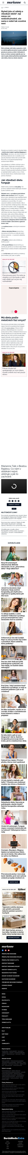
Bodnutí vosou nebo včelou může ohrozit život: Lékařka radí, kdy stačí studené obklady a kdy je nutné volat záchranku (13, 1096)
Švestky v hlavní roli (16, 1070)
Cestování (11, 1052)
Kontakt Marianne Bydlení (10, 966)
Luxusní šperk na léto (17, 1065)
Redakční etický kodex (9, 972)
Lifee (3, 1040)
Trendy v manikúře (5, 1060)
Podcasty (5, 1016)
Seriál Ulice (19, 1062)
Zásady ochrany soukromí (10, 976)
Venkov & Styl (6, 1022)
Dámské (20, 1143)
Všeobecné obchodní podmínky (12, 982)
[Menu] (3, 2)
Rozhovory (5, 1006)
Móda (3, 994)
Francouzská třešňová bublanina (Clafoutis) (11, 1072)
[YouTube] (9, 950)
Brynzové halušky (5, 1077)
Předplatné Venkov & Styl (10, 960)
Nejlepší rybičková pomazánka (8, 1076)
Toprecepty (6, 1043)
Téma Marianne (7, 1019)
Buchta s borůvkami (15, 1077)
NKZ (8, 1144)
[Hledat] (24, 2)
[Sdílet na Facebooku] (9, 501)
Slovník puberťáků (13, 1051)
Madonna (22, 152)
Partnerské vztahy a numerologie (9, 1062)
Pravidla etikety (5, 1051)
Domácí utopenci (19, 1076)
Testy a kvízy (20, 1051)
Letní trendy (17, 1054)
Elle (3, 1031)
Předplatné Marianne (9, 954)
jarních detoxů (10, 328)
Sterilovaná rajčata (18, 1073)
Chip (3, 1037)
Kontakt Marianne (8, 963)
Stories (4, 1009)
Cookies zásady (7, 985)
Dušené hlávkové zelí (6, 1070)
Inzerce (4, 988)
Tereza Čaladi (5, 27)
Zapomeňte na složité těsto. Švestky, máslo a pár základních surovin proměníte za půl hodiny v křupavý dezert (13, 1126)
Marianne (20, 1141)
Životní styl (6, 1000)
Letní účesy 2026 (8, 1065)
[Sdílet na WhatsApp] (18, 501)
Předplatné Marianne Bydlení (12, 957)
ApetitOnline (6, 1027)
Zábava (7, 7)
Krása (4, 997)
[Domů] (14, 2)
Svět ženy (5, 1034)
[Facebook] (3, 950)
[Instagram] (6, 950)
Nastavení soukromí (8, 979)
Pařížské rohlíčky (20, 1074)
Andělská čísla (5, 1052)
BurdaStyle (20, 1144)
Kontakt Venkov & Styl (9, 969)
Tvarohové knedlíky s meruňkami (9, 1074)
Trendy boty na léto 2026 (13, 1063)
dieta (14, 508)
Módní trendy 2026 (10, 1054)
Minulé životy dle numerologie (17, 1060)
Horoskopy (5, 1013)
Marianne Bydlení (13, 937)
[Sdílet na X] (12, 501)
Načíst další (14, 882)
